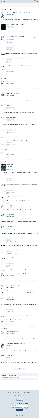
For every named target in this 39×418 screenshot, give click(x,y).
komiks (8, 228)
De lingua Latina (10, 152)
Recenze (7, 62)
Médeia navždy (9, 69)
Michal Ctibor (8, 41)
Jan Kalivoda (8, 323)
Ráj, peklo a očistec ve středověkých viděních (16, 273)
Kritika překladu (9, 17)
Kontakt (29, 392)
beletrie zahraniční (10, 14)
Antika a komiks (9, 226)
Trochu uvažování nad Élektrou (13, 93)
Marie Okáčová (8, 27)
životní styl (9, 142)
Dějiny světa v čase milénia (12, 331)
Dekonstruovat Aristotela (11, 129)
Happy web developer (20, 415)
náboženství (9, 345)
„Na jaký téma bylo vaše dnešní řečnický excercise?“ (15, 37)
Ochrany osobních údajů (24, 408)
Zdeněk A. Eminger (9, 241)
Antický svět (9, 5)
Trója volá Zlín (9, 105)
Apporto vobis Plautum (11, 117)
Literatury (3, 5)
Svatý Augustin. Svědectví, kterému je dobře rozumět (17, 343)
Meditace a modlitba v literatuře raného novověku (17, 250)
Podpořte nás (20, 392)
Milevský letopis (10, 297)
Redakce (15, 392)
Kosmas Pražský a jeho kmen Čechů (14, 319)
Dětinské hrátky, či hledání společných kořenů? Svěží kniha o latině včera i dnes (22, 201)
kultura (8, 357)
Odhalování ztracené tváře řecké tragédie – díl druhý (17, 58)
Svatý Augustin (9, 261)
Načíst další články (19, 368)
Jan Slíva (7, 277)
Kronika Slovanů (10, 308)
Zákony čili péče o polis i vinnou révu (14, 238)
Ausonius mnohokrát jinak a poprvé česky (15, 24)
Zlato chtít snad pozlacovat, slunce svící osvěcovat (17, 46)
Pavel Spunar (8, 265)
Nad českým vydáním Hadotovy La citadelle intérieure (18, 12)
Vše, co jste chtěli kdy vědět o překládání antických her (18, 140)
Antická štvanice (10, 214)
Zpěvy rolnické (9, 164)
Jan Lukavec (8, 205)
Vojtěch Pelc (8, 15)
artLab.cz (20, 413)
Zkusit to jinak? (9, 355)
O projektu (10, 392)
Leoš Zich (7, 300)
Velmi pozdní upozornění (11, 177)
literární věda (9, 59)
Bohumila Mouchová (9, 156)
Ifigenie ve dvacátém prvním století (13, 188)
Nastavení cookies (19, 397)
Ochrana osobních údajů (19, 395)
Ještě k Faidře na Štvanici (11, 81)
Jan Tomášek (8, 311)
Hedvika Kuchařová (9, 253)
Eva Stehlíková (8, 49)
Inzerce (25, 392)
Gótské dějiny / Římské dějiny (12, 285)
